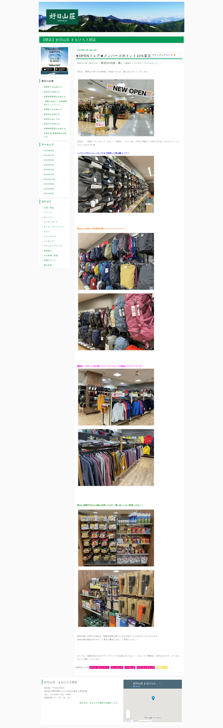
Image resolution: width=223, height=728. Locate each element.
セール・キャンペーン (54, 227)
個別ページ (162, 667)
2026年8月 (49, 151)
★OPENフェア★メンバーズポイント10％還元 (113, 56)
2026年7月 (49, 155)
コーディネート (51, 222)
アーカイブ (48, 144)
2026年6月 (49, 160)
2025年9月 (49, 184)
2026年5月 (49, 165)
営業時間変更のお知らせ (55, 97)
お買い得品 (49, 208)
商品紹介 (48, 251)
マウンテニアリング (53, 246)
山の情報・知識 (51, 255)
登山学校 (48, 265)
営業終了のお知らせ (53, 87)
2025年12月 (49, 179)
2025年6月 (49, 194)
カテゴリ (46, 201)
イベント (48, 212)
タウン (47, 232)
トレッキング (50, 236)
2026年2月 (49, 174)
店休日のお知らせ (52, 92)
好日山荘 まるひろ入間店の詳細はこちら (99, 703)
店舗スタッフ (50, 260)
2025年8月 (49, 189)
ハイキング (49, 241)
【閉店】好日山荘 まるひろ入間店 (69, 40)
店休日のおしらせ (52, 119)
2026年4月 (49, 170)
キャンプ (48, 217)
